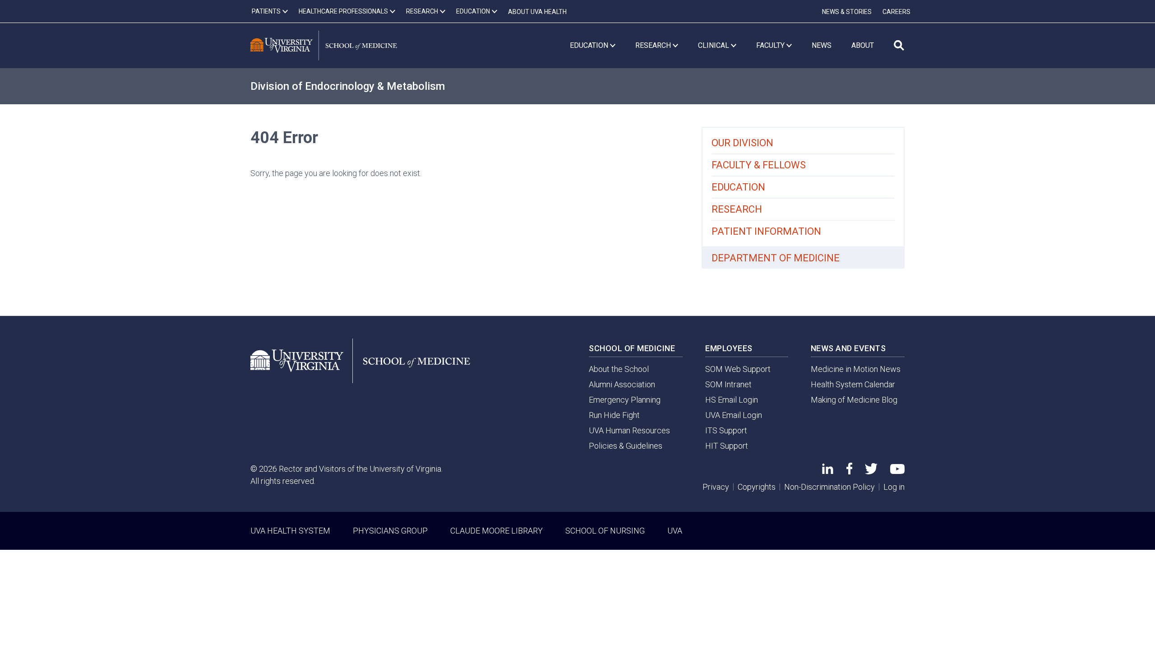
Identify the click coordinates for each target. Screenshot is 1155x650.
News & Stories (847, 11)
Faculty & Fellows (758, 165)
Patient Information (766, 231)
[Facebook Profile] (849, 471)
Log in (894, 487)
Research (736, 209)
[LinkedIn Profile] (828, 471)
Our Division (742, 143)
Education (738, 187)
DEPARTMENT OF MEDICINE (775, 258)
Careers (896, 11)
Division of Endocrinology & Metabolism (347, 86)
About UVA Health (537, 11)
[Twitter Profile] (871, 471)
